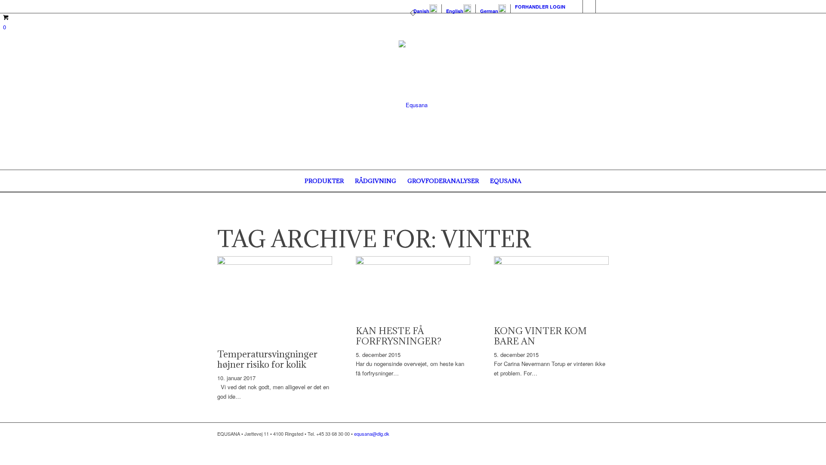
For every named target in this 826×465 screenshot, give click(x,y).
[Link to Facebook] (576, 6)
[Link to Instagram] (589, 6)
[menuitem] (425, 8)
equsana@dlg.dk (371, 433)
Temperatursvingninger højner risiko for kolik (267, 359)
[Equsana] (413, 105)
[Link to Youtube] (602, 6)
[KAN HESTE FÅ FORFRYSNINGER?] (413, 262)
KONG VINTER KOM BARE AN (540, 336)
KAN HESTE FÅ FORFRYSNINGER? (398, 336)
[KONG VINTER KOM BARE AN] (551, 262)
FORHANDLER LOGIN (540, 6)
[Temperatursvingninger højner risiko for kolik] (274, 262)
